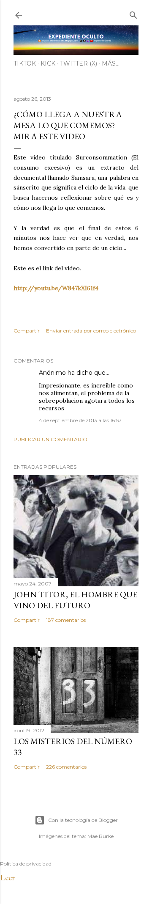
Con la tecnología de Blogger (83, 820)
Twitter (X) (78, 63)
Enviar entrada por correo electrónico (91, 330)
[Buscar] (133, 13)
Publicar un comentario (50, 439)
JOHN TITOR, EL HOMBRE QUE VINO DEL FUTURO (75, 600)
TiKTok (25, 63)
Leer (7, 877)
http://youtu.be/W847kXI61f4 (56, 288)
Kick (48, 63)
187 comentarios (66, 620)
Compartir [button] (27, 330)
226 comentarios (66, 767)
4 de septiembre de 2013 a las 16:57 (80, 420)
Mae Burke (100, 836)
